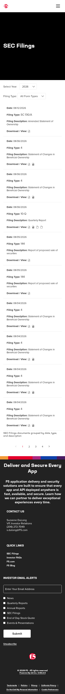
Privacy (34, 685)
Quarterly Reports (17, 603)
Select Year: (10, 86)
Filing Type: (10, 96)
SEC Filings (17, 553)
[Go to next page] (49, 447)
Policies (24, 685)
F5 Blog (15, 565)
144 (23, 244)
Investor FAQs (18, 557)
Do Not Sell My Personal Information (22, 689)
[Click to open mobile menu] (58, 6)
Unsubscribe (10, 644)
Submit (17, 633)
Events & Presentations (20, 623)
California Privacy (48, 685)
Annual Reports (16, 608)
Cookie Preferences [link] (50, 689)
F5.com (15, 561)
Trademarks (12, 685)
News (10, 598)
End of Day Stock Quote (21, 618)
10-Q (23, 214)
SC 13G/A (26, 115)
